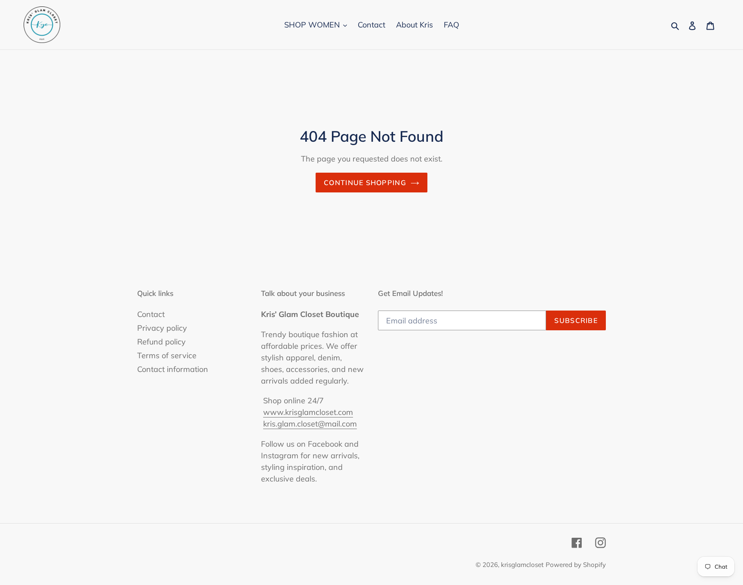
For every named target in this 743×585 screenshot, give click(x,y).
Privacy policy (162, 328)
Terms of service (166, 355)
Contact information (172, 369)
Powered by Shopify (576, 565)
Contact (151, 314)
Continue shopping (365, 182)
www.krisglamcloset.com (308, 412)
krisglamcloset (522, 565)
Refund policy (161, 342)
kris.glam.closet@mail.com (310, 424)
